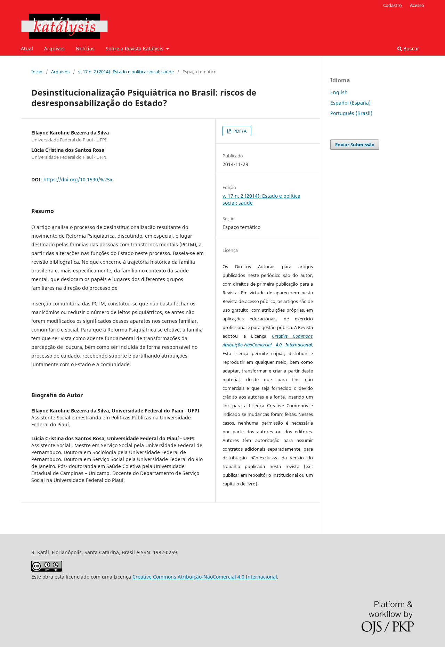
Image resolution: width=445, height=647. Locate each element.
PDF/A (239, 131)
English (339, 92)
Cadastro (392, 5)
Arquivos (54, 48)
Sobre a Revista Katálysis (135, 48)
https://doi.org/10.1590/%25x (77, 179)
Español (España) (350, 102)
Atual (27, 48)
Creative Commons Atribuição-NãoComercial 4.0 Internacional (204, 576)
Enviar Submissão (354, 144)
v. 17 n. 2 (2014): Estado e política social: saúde (126, 71)
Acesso (417, 5)
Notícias (85, 48)
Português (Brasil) (351, 113)
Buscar (410, 48)
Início (36, 71)
